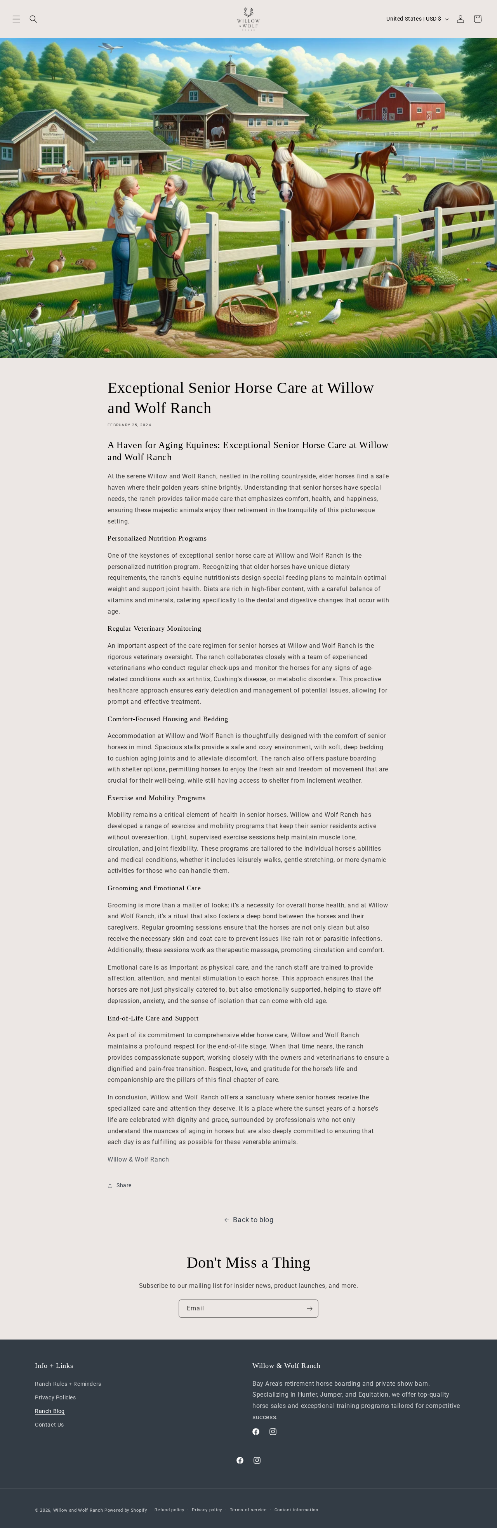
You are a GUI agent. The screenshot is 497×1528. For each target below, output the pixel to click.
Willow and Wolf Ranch (78, 1510)
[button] (16, 19)
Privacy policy (207, 1509)
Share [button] (124, 1185)
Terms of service (248, 1509)
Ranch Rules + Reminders (68, 1383)
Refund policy (169, 1509)
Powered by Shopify (125, 1510)
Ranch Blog (50, 1411)
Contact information (296, 1509)
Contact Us (49, 1425)
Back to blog (253, 1220)
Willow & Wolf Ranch (138, 1159)
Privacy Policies (55, 1397)
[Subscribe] (309, 1308)
